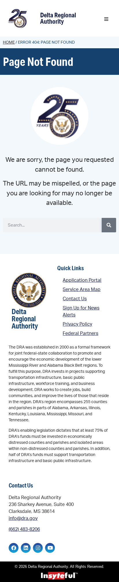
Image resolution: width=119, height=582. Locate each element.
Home (9, 42)
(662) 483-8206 (24, 529)
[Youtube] (50, 548)
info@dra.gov (23, 518)
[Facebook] (13, 548)
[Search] (109, 225)
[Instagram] (38, 548)
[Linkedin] (26, 548)
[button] (106, 19)
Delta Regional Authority (58, 18)
